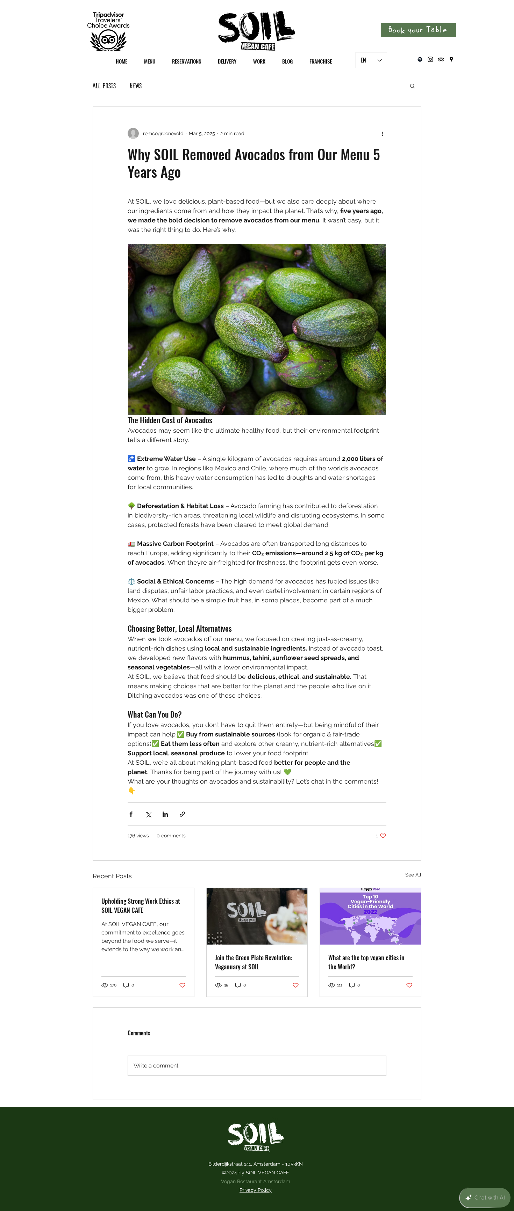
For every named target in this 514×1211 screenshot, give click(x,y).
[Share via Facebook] (131, 814)
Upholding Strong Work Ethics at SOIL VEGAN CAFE (140, 905)
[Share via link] (182, 814)
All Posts (104, 85)
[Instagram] (430, 59)
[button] (412, 85)
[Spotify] (419, 59)
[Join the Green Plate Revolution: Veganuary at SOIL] (257, 916)
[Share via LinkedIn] (165, 814)
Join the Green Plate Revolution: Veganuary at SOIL (253, 962)
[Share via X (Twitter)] (148, 814)
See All (413, 875)
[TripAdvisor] (440, 59)
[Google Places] (451, 59)
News (136, 85)
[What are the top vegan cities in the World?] (370, 916)
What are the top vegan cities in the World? (366, 962)
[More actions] (382, 133)
